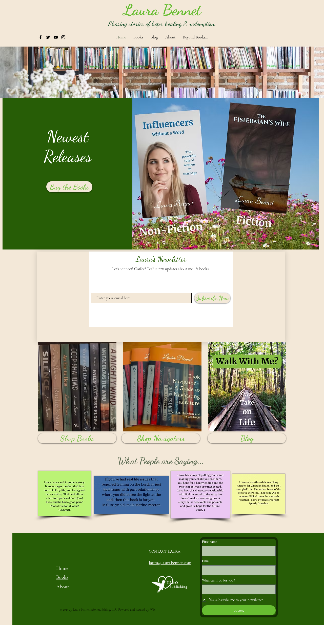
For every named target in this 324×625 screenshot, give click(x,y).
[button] (150, 9)
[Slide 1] (157, 243)
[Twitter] (48, 37)
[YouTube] (55, 37)
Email (206, 560)
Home (62, 568)
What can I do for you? (218, 580)
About (62, 587)
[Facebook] (40, 37)
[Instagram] (63, 37)
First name (209, 541)
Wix (152, 610)
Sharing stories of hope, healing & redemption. (162, 24)
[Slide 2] (164, 242)
